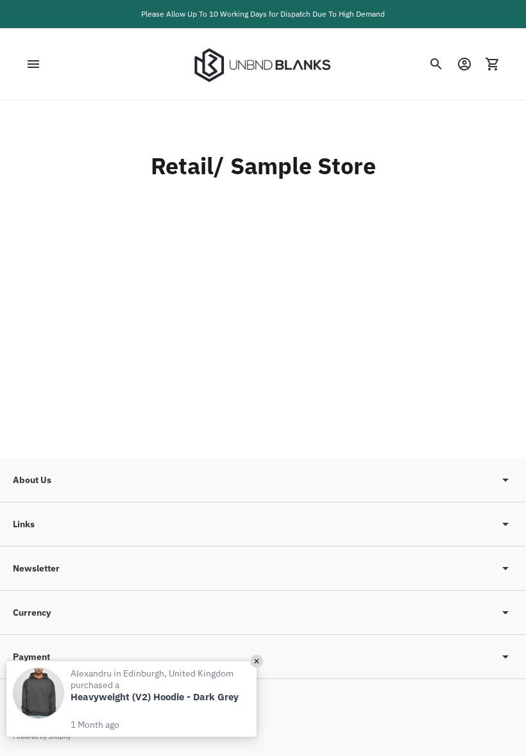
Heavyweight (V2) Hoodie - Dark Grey (155, 697)
